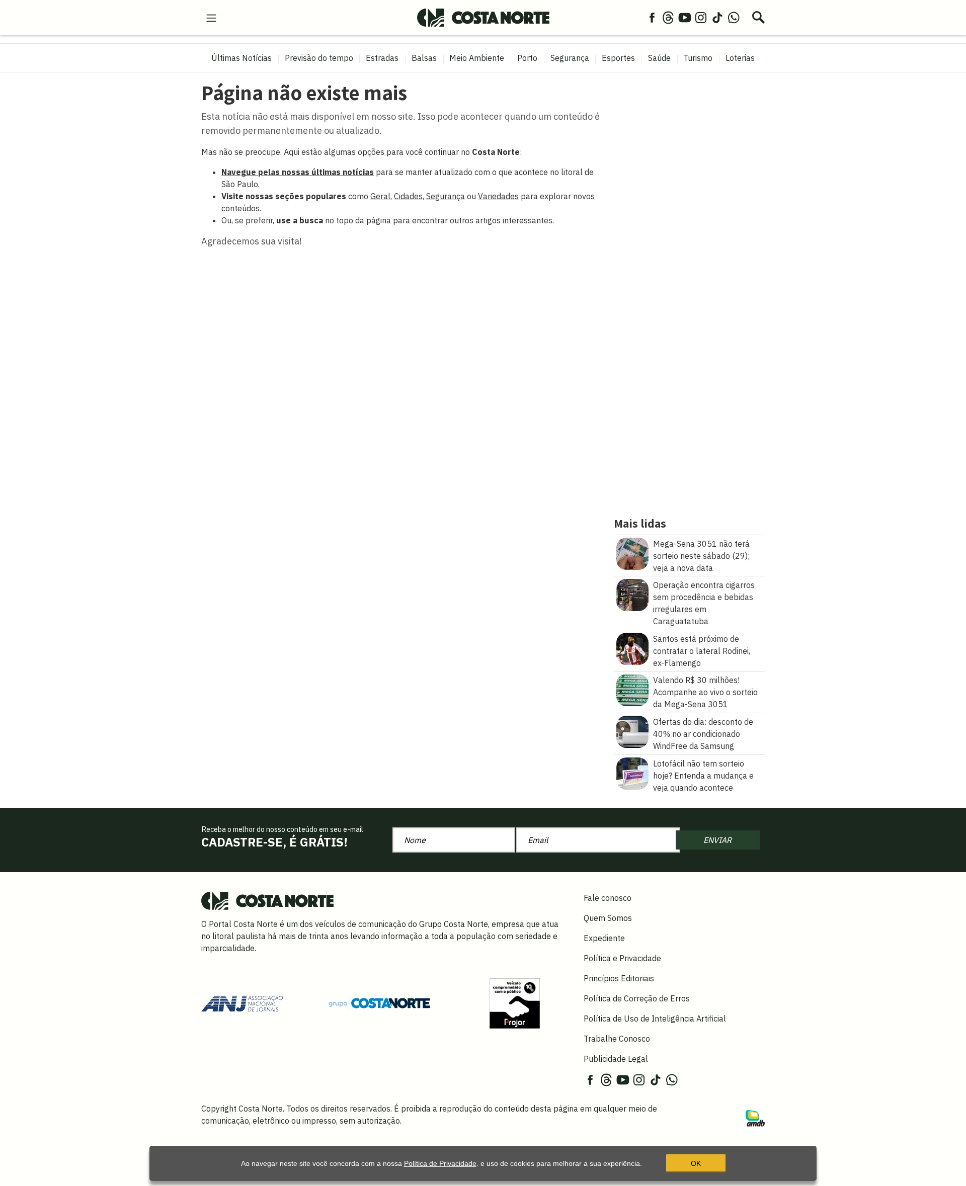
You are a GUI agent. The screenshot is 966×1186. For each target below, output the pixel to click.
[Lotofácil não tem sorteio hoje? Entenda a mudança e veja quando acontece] (632, 773)
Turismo (697, 58)
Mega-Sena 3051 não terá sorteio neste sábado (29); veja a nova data (701, 556)
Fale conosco (607, 898)
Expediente (604, 938)
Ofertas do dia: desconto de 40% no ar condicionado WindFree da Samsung (703, 734)
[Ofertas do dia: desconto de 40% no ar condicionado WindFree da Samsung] (632, 731)
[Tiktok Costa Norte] (717, 17)
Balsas (424, 58)
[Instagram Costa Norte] (700, 17)
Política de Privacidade (440, 1163)
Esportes (618, 58)
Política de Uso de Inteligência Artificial (655, 1018)
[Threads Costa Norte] (668, 17)
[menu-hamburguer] (211, 17)
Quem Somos (608, 918)
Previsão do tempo (319, 58)
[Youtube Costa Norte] (684, 17)
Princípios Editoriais (619, 978)
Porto (527, 58)
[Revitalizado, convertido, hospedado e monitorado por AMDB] (755, 1117)
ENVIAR (717, 840)
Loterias (740, 58)
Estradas (382, 58)
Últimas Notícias (241, 58)
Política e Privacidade (622, 958)
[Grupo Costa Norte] (379, 1003)
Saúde (659, 58)
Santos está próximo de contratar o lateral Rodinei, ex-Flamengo (701, 651)
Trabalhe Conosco (617, 1039)
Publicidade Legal (616, 1059)
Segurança (569, 58)
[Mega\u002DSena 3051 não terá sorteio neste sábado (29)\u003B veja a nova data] (632, 553)
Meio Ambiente (476, 58)
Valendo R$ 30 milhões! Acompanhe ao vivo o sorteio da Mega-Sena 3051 (705, 692)
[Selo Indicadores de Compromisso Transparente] (515, 1002)
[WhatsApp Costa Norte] (733, 17)
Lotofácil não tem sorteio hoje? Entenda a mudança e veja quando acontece (703, 775)
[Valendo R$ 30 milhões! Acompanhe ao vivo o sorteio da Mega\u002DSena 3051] (632, 690)
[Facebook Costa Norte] (652, 17)
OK (696, 1163)
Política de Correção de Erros (637, 998)
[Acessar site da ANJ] (242, 1002)
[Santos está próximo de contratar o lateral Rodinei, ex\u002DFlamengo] (632, 648)
